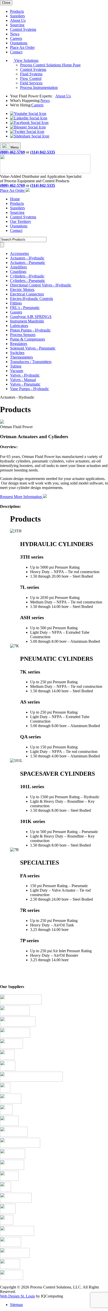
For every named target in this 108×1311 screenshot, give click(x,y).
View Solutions (25, 60)
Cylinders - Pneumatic (27, 280)
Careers (16, 38)
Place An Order (22, 47)
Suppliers (17, 16)
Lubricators (19, 325)
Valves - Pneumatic (25, 384)
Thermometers (21, 357)
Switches (17, 353)
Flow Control (30, 78)
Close (6, 3)
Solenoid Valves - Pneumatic (33, 348)
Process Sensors (22, 335)
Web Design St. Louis (17, 1296)
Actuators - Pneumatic (27, 262)
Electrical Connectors (27, 294)
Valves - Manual (23, 380)
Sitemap (16, 1304)
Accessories (19, 253)
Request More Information (21, 497)
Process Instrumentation (39, 87)
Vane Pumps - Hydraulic (29, 389)
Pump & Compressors (27, 339)
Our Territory (20, 221)
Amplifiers (18, 267)
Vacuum (16, 371)
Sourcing (17, 25)
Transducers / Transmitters (30, 362)
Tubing (15, 366)
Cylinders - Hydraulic (27, 276)
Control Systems (23, 29)
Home (15, 199)
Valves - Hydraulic (25, 375)
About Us (18, 20)
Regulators (18, 344)
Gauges (16, 312)
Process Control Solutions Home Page (50, 65)
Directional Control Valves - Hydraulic (40, 285)
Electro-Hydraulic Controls (31, 298)
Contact (16, 52)
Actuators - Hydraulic (27, 258)
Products (17, 11)
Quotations (18, 43)
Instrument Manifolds (27, 321)
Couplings (18, 271)
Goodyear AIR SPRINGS (30, 316)
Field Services (31, 83)
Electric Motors (22, 289)
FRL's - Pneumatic (25, 307)
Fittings (16, 303)
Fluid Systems (31, 74)
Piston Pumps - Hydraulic (30, 330)
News (14, 34)
